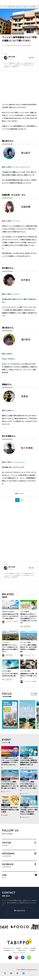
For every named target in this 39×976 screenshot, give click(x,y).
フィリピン (5, 642)
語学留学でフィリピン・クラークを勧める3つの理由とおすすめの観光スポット (10, 648)
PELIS (13, 410)
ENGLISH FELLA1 (24, 167)
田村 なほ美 (11, 56)
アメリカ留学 (24, 612)
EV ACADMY (16, 294)
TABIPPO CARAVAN (8, 612)
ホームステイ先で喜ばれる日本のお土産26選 (10, 675)
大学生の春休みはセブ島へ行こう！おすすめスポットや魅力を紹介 (10, 616)
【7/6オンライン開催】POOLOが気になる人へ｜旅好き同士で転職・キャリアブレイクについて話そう (28, 786)
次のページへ (19, 494)
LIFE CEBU (15, 167)
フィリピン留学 (25, 642)
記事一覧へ (31, 57)
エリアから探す (25, 671)
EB (12, 354)
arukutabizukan (9, 655)
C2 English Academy (18, 462)
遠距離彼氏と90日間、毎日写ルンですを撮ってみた (28, 676)
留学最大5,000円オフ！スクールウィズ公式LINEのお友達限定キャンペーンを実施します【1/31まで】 (28, 618)
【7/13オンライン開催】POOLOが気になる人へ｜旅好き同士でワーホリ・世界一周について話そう (9, 785)
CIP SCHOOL (16, 221)
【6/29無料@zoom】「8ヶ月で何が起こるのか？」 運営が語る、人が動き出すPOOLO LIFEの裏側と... (29, 811)
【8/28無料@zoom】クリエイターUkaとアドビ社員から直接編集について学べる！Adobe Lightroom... (10, 761)
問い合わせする (19, 910)
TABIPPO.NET (26, 627)
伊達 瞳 (34, 681)
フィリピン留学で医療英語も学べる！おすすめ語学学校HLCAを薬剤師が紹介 (28, 648)
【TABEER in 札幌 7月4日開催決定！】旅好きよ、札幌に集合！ (10, 810)
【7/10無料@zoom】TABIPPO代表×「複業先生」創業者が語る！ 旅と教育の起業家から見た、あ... (29, 761)
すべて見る (34, 693)
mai (33, 655)
